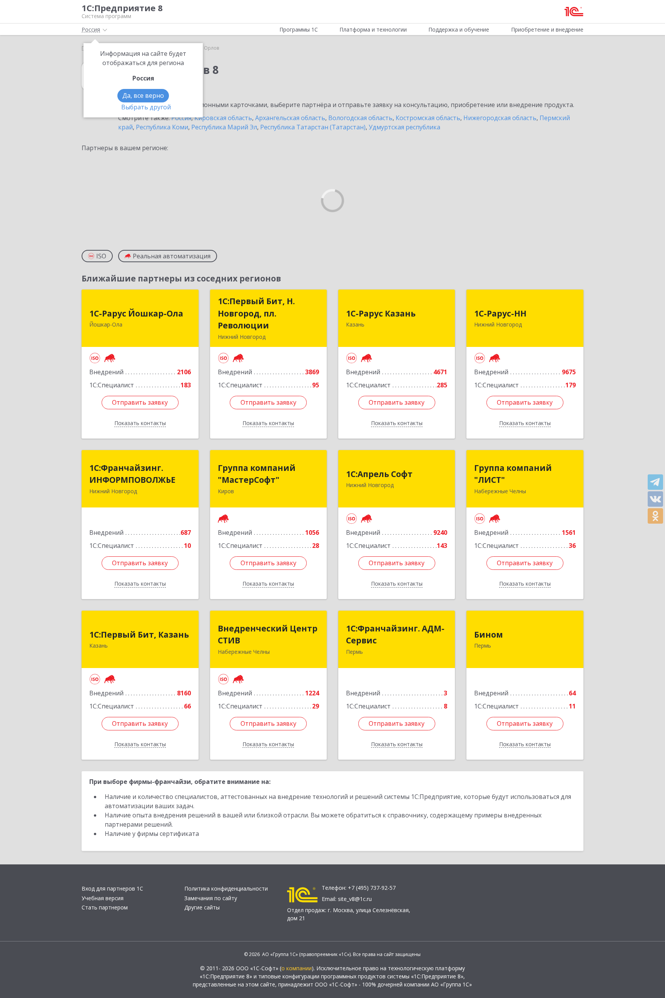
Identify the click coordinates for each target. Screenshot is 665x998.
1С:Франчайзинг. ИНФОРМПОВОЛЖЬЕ (132, 474)
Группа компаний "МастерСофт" (257, 474)
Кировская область (223, 118)
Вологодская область (360, 118)
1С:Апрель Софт (379, 474)
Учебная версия (103, 898)
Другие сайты (202, 907)
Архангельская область (290, 118)
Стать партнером (105, 907)
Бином (488, 634)
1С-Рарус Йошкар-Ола (136, 313)
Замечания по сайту (210, 898)
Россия (181, 118)
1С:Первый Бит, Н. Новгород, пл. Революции (256, 313)
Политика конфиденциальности (226, 888)
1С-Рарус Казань (381, 313)
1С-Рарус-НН (500, 313)
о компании (296, 968)
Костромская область (428, 118)
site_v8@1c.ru (355, 899)
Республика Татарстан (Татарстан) (313, 127)
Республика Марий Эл (224, 127)
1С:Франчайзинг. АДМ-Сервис (395, 634)
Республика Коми (162, 127)
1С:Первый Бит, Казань (139, 634)
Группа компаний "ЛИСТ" (513, 474)
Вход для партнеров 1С (112, 888)
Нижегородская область (499, 118)
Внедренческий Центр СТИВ (267, 634)
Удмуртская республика (404, 127)
